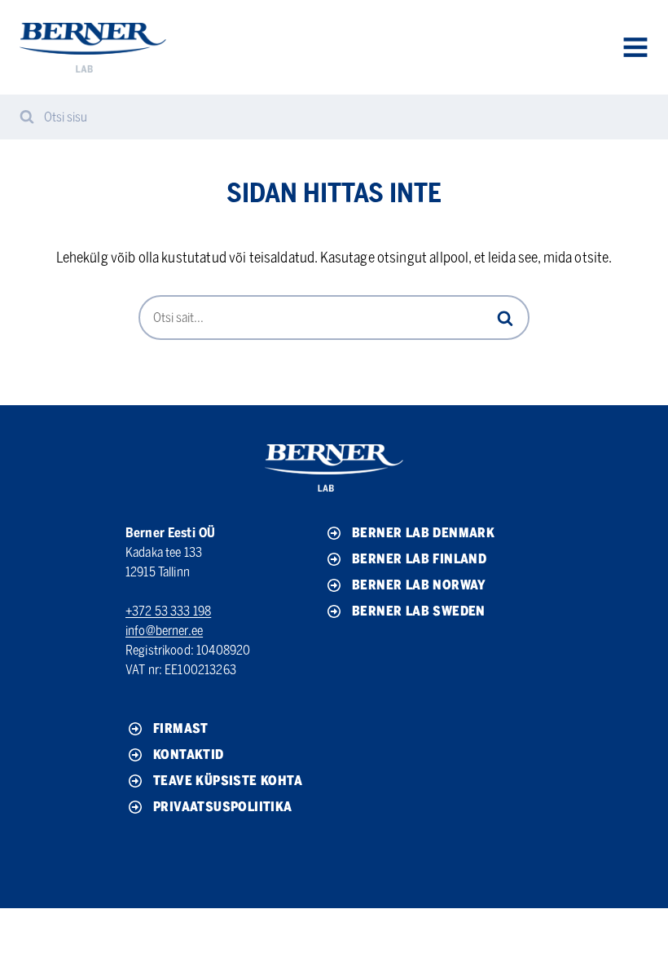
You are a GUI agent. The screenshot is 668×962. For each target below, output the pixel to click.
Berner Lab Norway (419, 585)
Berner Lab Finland (419, 559)
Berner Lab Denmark (423, 533)
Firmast (181, 728)
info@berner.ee (164, 630)
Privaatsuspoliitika (222, 806)
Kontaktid (188, 754)
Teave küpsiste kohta (227, 780)
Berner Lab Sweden (419, 611)
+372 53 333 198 (168, 611)
